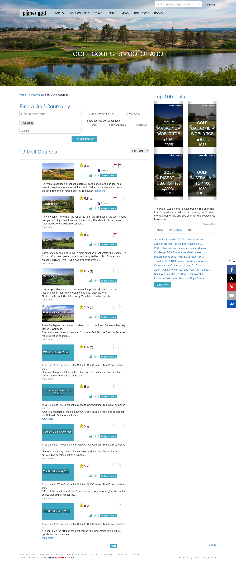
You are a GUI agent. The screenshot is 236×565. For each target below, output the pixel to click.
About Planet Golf (28, 554)
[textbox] (36, 122)
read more (99, 190)
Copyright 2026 (209, 557)
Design (93, 125)
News (160, 229)
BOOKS (158, 13)
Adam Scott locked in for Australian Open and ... (180, 239)
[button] (112, 114)
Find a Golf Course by (45, 106)
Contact (135, 554)
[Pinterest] (231, 286)
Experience (141, 125)
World (23, 94)
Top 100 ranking (101, 113)
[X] (231, 278)
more (113, 545)
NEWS (125, 13)
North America (36, 94)
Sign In (211, 4)
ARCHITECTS (141, 13)
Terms (197, 557)
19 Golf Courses (38, 151)
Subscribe (123, 554)
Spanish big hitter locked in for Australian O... (179, 243)
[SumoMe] (231, 304)
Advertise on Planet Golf (102, 554)
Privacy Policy (185, 557)
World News (175, 229)
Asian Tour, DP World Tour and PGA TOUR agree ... (182, 269)
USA (53, 94)
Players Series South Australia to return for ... (179, 256)
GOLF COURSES (79, 13)
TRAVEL (98, 13)
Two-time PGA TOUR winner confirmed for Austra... (182, 261)
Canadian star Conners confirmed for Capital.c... (180, 265)
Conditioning (119, 125)
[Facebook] (231, 269)
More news (163, 284)
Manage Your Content (77, 554)
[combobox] (178, 4)
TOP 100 (60, 13)
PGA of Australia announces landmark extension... (181, 248)
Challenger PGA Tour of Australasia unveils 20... (180, 252)
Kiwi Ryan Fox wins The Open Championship (179, 274)
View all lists (209, 224)
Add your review (108, 175)
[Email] (231, 295)
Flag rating (135, 113)
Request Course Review (51, 554)
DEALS (112, 13)
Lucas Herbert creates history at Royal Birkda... (180, 278)
